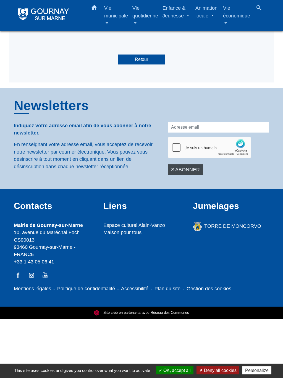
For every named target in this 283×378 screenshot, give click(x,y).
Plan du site (167, 288)
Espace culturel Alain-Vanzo (134, 225)
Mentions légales (32, 288)
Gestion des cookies (209, 288)
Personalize (257, 370)
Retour (141, 59)
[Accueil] (47, 15)
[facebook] (20, 275)
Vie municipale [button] (116, 12)
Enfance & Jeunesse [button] (174, 12)
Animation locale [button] (206, 12)
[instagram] (34, 275)
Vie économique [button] (236, 12)
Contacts (33, 206)
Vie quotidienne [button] (145, 12)
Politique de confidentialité (86, 288)
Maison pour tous (122, 232)
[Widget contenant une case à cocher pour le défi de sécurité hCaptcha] (209, 147)
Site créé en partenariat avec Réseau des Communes (145, 312)
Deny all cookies (220, 370)
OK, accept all (176, 370)
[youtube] (47, 275)
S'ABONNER (185, 169)
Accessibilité (134, 288)
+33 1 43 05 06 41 (34, 262)
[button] (94, 8)
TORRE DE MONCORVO (232, 226)
